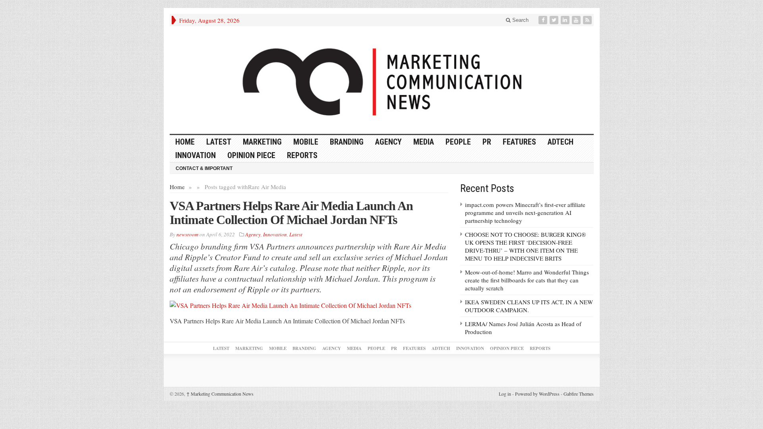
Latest (218, 142)
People (458, 142)
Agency (388, 142)
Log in (505, 393)
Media (423, 142)
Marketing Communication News (220, 393)
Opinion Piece (251, 155)
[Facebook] (543, 20)
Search (520, 20)
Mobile (305, 142)
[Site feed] (588, 20)
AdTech (560, 142)
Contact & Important (204, 168)
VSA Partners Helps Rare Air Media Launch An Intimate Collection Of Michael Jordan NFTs (291, 213)
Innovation (195, 155)
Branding (347, 142)
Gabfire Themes (579, 393)
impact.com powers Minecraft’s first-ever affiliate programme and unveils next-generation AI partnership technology (525, 212)
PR (486, 142)
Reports (302, 155)
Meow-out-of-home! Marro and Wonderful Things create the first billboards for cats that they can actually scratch (527, 280)
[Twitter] (554, 20)
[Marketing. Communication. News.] (382, 80)
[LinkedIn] (565, 20)
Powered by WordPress (537, 393)
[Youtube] (577, 20)
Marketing (262, 142)
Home (177, 187)
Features (519, 142)
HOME (185, 142)
